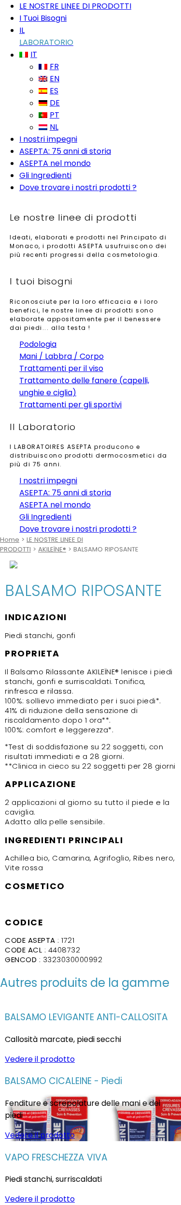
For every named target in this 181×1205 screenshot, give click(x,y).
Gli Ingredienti (45, 175)
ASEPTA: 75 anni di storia (65, 151)
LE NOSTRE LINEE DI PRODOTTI (75, 6)
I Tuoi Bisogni (43, 18)
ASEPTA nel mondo (55, 163)
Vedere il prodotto (40, 1059)
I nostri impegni (48, 139)
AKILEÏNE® (52, 549)
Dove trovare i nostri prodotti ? (78, 187)
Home (9, 539)
